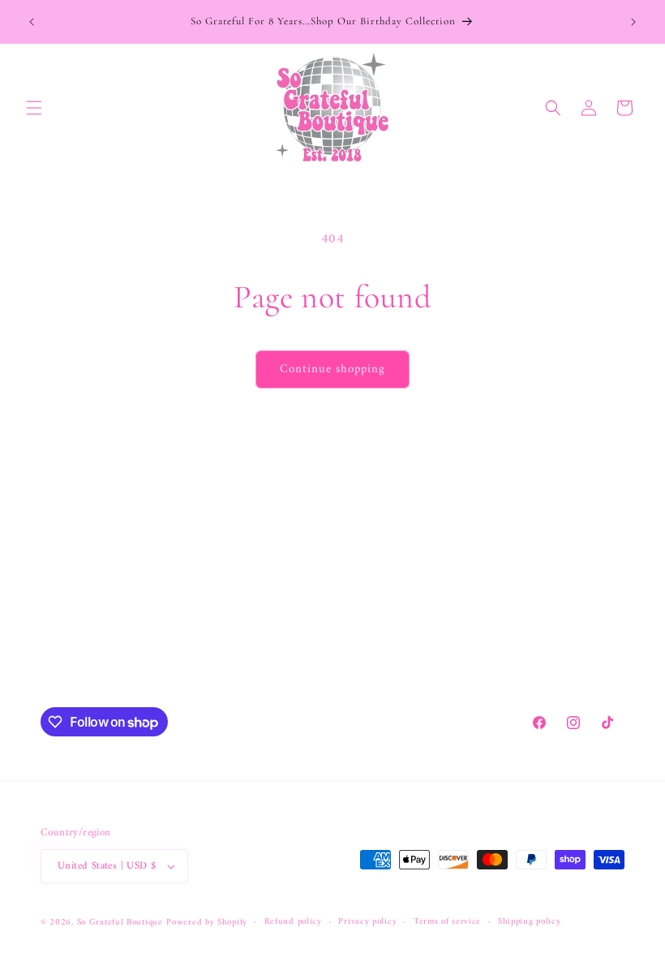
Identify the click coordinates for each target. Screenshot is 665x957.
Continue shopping (332, 369)
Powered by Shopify (206, 922)
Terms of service (447, 922)
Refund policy (293, 922)
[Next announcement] (633, 22)
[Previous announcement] (31, 22)
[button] (34, 108)
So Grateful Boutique (120, 922)
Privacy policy (367, 922)
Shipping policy (529, 922)
